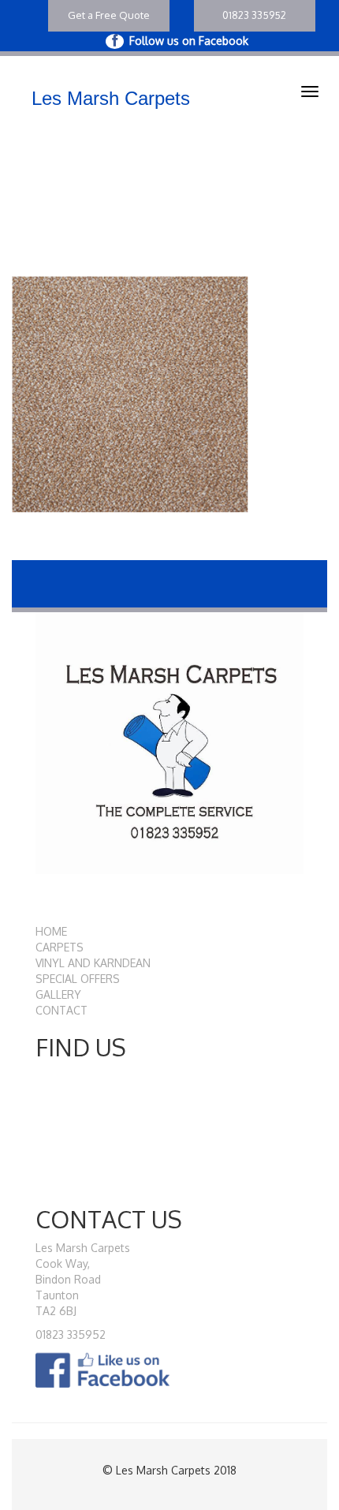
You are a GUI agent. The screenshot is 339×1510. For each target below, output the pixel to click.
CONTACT (61, 1010)
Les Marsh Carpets (111, 98)
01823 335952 (254, 15)
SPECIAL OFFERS (77, 978)
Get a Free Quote (109, 15)
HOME (51, 931)
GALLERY (58, 994)
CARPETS (59, 947)
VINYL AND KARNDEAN (93, 963)
